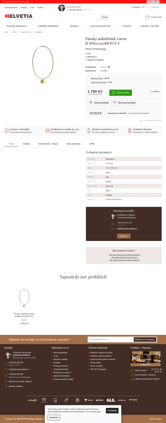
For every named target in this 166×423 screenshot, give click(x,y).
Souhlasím (112, 411)
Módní (108, 190)
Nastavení (54, 417)
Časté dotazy (95, 363)
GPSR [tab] (91, 143)
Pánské (108, 181)
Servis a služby (96, 366)
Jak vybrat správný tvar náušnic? (124, 257)
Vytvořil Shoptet (155, 419)
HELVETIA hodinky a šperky (20, 381)
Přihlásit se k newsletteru (145, 340)
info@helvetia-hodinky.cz (127, 229)
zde (99, 412)
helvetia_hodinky (15, 386)
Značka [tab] (26, 143)
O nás (32, 7)
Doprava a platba (60, 359)
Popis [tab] (11, 143)
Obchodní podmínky (61, 376)
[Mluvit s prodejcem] (99, 102)
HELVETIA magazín (98, 369)
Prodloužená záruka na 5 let (65, 129)
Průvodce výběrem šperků (100, 356)
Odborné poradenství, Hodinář (147, 379)
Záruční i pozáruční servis (105, 129)
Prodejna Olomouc (11, 7)
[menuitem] (17, 26)
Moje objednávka (60, 353)
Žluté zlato (109, 186)
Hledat (104, 17)
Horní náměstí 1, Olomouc (145, 375)
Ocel (107, 177)
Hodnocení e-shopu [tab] (48, 143)
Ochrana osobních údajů (63, 379)
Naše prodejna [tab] (74, 143)
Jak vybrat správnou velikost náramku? (124, 255)
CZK (143, 7)
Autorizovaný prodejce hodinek (102, 359)
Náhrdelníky (110, 159)
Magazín (24, 7)
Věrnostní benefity (60, 369)
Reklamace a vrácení (62, 373)
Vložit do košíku (122, 93)
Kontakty (40, 7)
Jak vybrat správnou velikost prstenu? (124, 260)
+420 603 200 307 (124, 223)
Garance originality (20, 129)
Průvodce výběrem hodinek (101, 353)
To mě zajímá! (153, 2)
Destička (109, 195)
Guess (103, 49)
